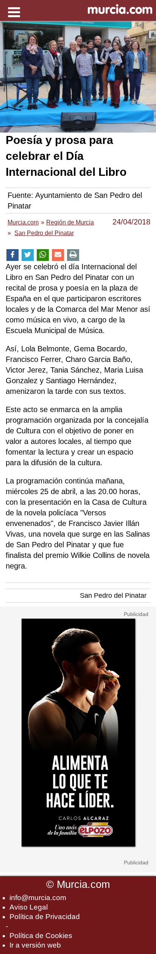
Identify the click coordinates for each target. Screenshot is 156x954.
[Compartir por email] (58, 255)
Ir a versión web (35, 945)
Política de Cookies (40, 936)
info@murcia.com (37, 898)
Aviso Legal (28, 907)
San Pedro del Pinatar (113, 595)
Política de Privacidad (44, 917)
